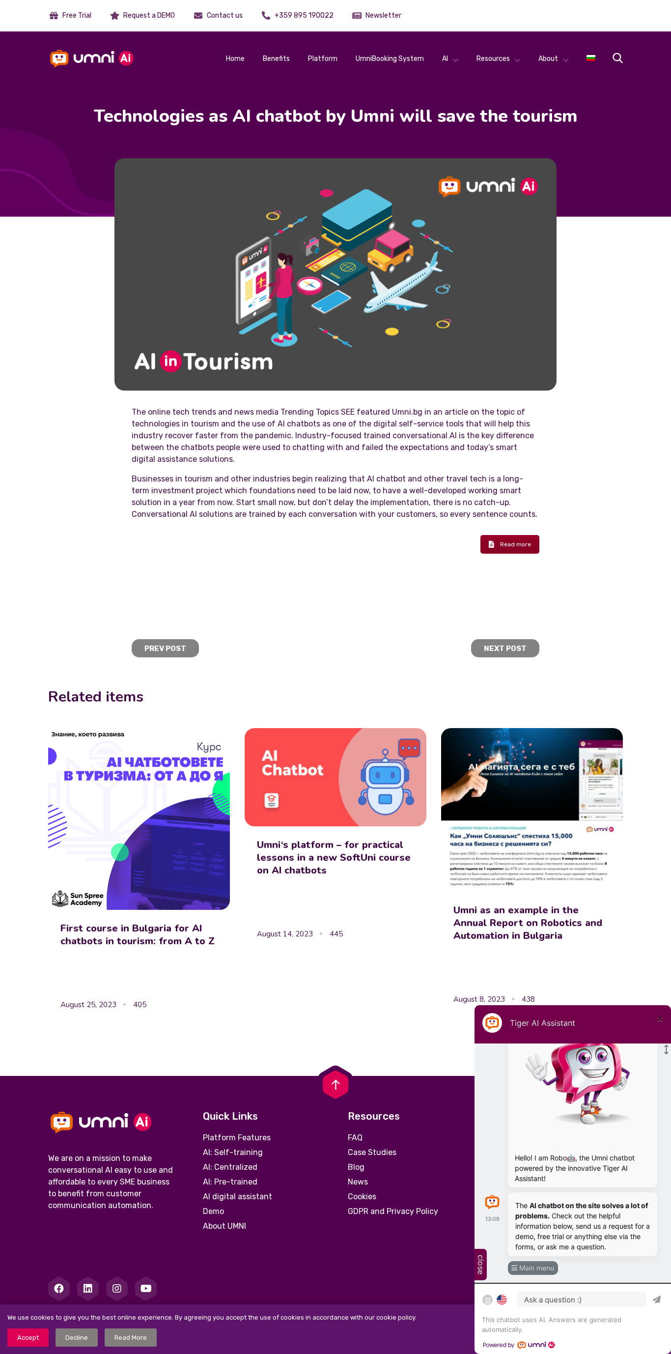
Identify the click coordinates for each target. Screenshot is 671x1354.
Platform (322, 59)
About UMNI (224, 1226)
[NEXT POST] (505, 637)
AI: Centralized (230, 1167)
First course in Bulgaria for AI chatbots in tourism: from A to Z (137, 935)
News (358, 1181)
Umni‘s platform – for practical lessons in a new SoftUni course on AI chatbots (334, 857)
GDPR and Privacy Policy (393, 1211)
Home (235, 59)
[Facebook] (59, 1288)
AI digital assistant (237, 1196)
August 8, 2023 (479, 999)
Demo (213, 1211)
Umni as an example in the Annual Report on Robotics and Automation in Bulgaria (527, 922)
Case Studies (372, 1152)
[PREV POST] (165, 637)
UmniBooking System (390, 59)
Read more (515, 544)
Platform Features (237, 1137)
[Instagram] (117, 1288)
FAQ (355, 1137)
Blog (356, 1167)
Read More (130, 1337)
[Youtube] (146, 1288)
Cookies (362, 1196)
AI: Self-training (233, 1152)
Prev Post (165, 648)
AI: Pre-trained (230, 1181)
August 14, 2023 (285, 934)
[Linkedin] (88, 1288)
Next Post (505, 648)
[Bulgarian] (591, 59)
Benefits (276, 59)
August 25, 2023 (88, 1005)
